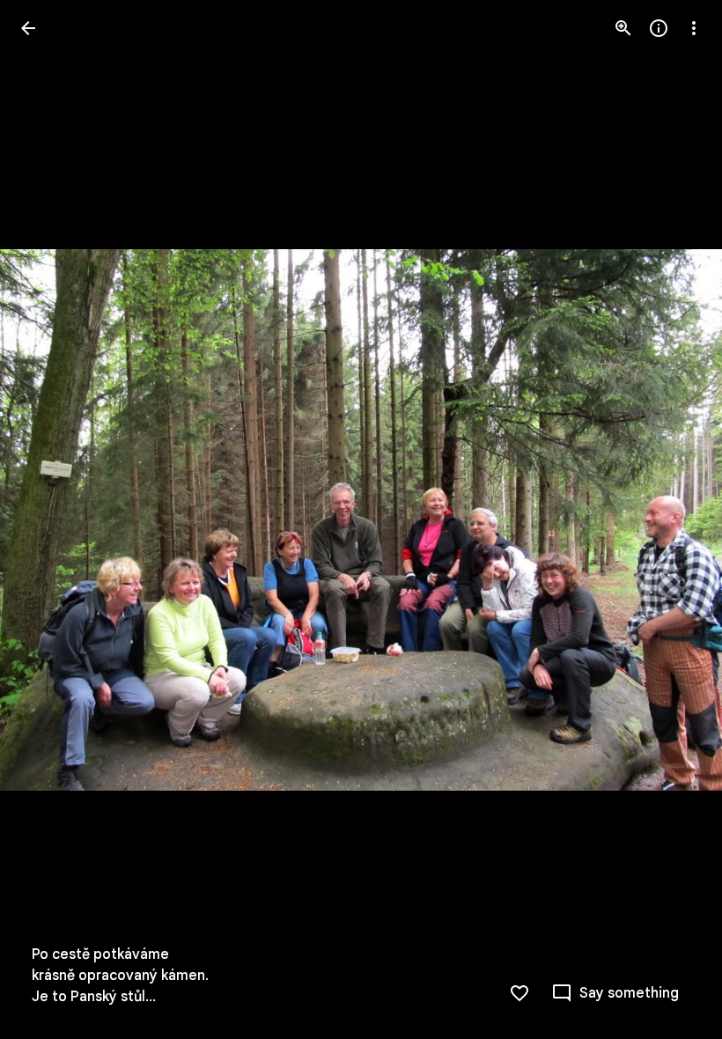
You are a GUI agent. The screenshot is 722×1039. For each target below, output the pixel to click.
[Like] (519, 993)
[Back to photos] (28, 28)
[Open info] (658, 28)
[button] (49, 519)
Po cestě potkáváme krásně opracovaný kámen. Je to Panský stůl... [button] (120, 976)
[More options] (693, 28)
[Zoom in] (623, 28)
